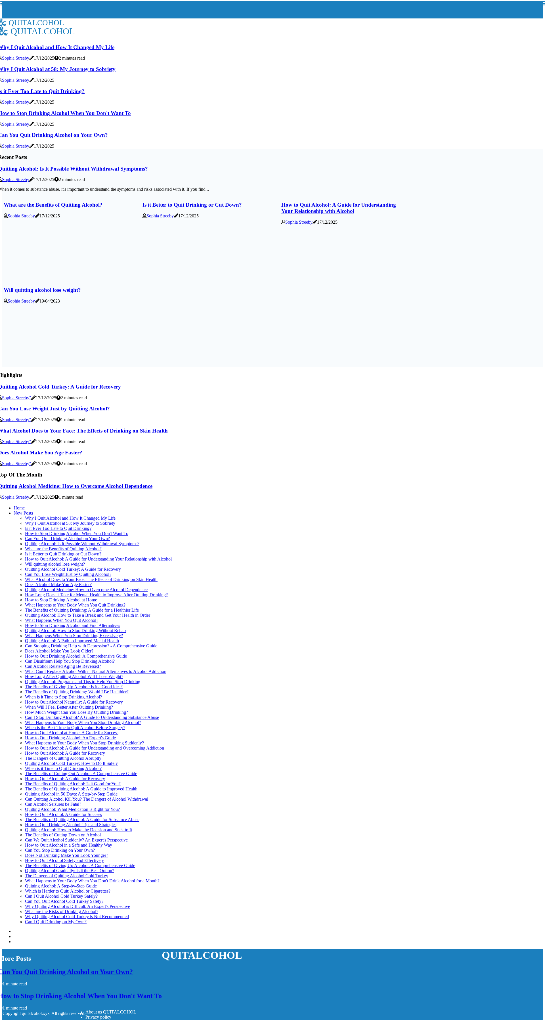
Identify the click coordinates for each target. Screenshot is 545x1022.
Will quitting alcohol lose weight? (42, 290)
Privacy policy (98, 1017)
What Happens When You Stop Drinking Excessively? (74, 635)
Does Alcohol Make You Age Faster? (58, 584)
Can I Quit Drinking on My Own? (56, 921)
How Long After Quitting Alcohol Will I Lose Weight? (74, 676)
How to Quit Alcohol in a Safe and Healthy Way (68, 845)
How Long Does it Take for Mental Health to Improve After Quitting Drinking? (96, 594)
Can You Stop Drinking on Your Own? (60, 850)
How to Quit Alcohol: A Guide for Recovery (65, 753)
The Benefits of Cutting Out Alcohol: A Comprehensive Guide (81, 773)
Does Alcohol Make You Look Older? (59, 651)
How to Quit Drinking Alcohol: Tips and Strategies (70, 824)
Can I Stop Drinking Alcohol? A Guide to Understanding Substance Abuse (92, 717)
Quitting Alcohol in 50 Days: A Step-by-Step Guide (71, 794)
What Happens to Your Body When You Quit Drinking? (75, 605)
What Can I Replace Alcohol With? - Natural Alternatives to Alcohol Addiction (95, 671)
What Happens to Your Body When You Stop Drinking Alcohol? (83, 722)
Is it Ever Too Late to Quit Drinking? (58, 528)
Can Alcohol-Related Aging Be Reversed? (63, 666)
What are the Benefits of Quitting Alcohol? (53, 205)
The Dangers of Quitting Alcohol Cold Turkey (66, 875)
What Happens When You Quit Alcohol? (61, 620)
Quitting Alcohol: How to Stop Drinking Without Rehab (75, 630)
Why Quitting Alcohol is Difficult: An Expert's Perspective (77, 906)
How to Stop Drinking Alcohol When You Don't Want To (76, 533)
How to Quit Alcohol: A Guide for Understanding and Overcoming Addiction (94, 748)
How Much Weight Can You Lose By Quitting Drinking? (76, 712)
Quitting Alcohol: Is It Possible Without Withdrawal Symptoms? (82, 543)
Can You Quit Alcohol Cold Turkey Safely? (64, 901)
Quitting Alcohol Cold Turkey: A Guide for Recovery (73, 569)
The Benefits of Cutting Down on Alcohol (63, 834)
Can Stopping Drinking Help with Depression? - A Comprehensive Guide (91, 645)
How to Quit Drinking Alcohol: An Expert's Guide (70, 737)
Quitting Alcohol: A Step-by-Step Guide (61, 886)
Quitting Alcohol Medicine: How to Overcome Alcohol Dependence (86, 589)
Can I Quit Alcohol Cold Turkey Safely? (61, 896)
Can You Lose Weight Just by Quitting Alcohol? (68, 574)
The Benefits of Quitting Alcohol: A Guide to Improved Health (81, 788)
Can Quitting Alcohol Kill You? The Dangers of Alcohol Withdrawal (86, 799)
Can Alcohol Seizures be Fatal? (53, 804)
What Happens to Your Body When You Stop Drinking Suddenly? (84, 742)
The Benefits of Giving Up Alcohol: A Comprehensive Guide (80, 865)
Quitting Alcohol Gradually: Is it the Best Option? (69, 870)
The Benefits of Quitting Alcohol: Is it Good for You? (73, 783)
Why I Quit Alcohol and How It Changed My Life (70, 518)
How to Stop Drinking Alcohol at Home (61, 599)
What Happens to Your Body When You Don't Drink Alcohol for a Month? (92, 880)
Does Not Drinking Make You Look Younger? (66, 855)
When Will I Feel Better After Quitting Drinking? (69, 707)
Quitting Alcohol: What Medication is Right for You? (72, 809)
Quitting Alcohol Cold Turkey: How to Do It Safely (71, 763)
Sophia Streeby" (16, 397)
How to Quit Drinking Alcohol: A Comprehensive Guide (76, 656)
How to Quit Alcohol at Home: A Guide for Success (71, 732)
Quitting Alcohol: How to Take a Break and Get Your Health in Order (87, 615)
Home (19, 507)
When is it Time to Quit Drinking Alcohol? (63, 768)
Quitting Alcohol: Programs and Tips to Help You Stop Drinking (82, 681)
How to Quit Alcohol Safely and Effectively (64, 860)
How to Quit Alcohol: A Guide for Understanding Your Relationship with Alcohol (338, 208)
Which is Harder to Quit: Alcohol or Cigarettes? (67, 891)
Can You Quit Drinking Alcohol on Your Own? (67, 538)
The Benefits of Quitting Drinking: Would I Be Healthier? (77, 691)
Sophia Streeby (15, 58)
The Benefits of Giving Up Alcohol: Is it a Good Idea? (74, 686)
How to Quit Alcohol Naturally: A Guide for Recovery (74, 702)
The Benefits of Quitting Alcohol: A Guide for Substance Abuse (82, 819)
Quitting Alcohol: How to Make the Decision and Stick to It (78, 829)
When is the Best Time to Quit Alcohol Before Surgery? (75, 727)
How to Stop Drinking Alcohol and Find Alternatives (72, 625)
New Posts (23, 513)
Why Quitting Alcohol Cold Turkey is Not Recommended (77, 916)
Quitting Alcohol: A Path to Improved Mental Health (72, 640)
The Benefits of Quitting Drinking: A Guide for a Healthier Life (82, 610)
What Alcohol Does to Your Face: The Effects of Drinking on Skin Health (91, 579)
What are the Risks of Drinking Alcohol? (61, 911)
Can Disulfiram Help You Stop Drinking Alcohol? (70, 661)
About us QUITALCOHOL (110, 1012)
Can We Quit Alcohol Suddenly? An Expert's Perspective (76, 840)
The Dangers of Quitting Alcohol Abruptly (63, 758)
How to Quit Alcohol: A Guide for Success (63, 814)
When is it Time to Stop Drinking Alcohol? (63, 696)
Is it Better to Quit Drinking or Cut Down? (192, 205)
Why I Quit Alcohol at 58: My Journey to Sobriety (70, 523)
